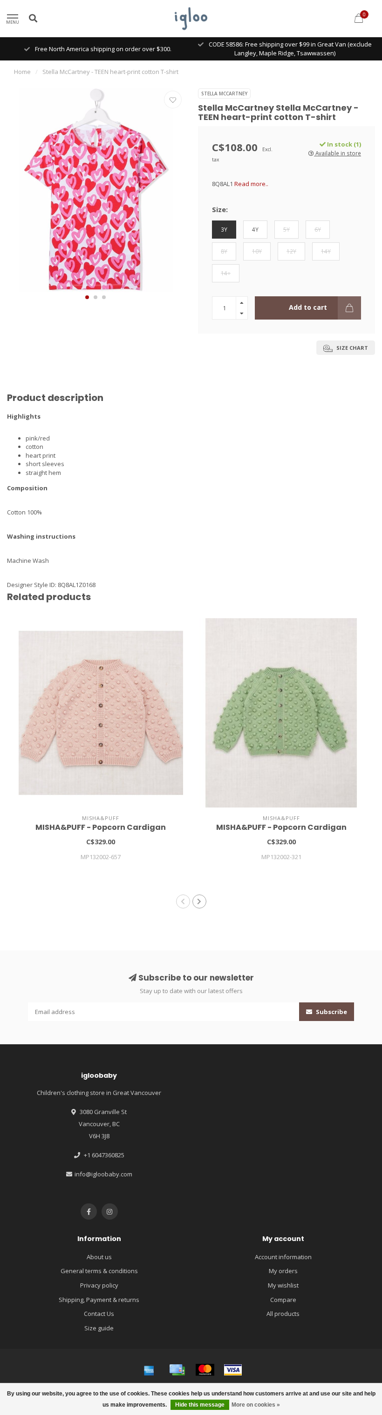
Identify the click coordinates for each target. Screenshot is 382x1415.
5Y (286, 229)
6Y (317, 229)
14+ (226, 273)
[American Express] (149, 1370)
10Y (257, 251)
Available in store (337, 153)
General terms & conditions (99, 1271)
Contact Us (99, 1313)
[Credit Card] (177, 1370)
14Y (326, 251)
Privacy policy (99, 1285)
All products (283, 1313)
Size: (220, 209)
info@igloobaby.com (103, 1174)
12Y (291, 251)
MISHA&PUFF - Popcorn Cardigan (100, 827)
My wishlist (283, 1285)
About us (99, 1257)
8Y (224, 251)
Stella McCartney (224, 93)
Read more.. (251, 184)
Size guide (99, 1328)
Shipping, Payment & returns (99, 1299)
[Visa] (233, 1370)
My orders (283, 1271)
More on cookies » (256, 1405)
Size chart (351, 347)
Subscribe (330, 1012)
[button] (87, 297)
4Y (255, 229)
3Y (224, 229)
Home (22, 71)
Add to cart (308, 307)
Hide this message (200, 1405)
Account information (283, 1257)
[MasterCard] (205, 1370)
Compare (283, 1299)
